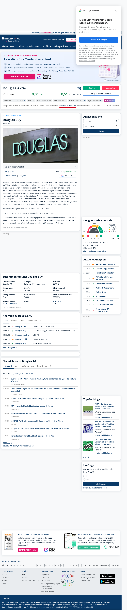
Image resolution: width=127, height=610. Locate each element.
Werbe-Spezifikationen (30, 581)
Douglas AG (9, 171)
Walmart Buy (101, 292)
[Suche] (63, 40)
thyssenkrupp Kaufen (105, 268)
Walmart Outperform (105, 288)
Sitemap (5, 584)
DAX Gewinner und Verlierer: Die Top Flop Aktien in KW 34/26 (104, 441)
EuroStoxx (115, 565)
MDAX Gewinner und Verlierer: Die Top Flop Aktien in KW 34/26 (104, 406)
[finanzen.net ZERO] (43, 76)
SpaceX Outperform (104, 283)
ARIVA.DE (62, 607)
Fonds (30, 46)
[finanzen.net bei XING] (72, 581)
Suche (101, 131)
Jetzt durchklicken (103, 417)
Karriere (5, 578)
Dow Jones (104, 565)
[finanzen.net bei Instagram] (63, 576)
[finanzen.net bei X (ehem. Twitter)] (63, 581)
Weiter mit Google (99, 40)
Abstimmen (101, 484)
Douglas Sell (20, 326)
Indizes (21, 46)
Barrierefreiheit (47, 592)
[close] (116, 10)
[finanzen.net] (11, 38)
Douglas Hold (21, 339)
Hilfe (23, 575)
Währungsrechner (88, 578)
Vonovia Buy (101, 296)
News (13, 46)
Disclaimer (45, 581)
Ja (87, 476)
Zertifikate (46, 46)
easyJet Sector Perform (105, 264)
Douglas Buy (20, 331)
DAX (89, 565)
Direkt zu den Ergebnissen (94, 488)
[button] (75, 40)
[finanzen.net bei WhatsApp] (65, 585)
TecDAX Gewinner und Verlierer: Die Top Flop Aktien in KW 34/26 (104, 424)
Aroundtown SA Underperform (102, 310)
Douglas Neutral (22, 335)
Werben (24, 578)
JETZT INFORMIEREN (27, 550)
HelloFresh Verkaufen (105, 273)
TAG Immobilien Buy (104, 300)
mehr (85, 457)
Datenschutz (46, 578)
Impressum (45, 575)
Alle (3, 565)
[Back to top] (115, 607)
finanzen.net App (87, 575)
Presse (4, 581)
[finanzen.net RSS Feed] (70, 585)
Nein (88, 479)
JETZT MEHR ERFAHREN (89, 547)
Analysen (22, 176)
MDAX (95, 565)
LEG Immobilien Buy (104, 305)
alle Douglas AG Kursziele (94, 251)
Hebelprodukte (61, 46)
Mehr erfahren (18, 76)
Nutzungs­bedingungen (50, 584)
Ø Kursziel (57, 301)
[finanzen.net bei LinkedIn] (67, 581)
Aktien (5, 46)
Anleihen (74, 46)
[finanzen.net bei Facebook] (67, 576)
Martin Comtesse (10, 303)
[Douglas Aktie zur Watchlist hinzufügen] (79, 88)
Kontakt (5, 575)
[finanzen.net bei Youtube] (72, 576)
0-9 (8, 565)
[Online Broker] (11, 41)
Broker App (85, 581)
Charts (7, 176)
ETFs (37, 46)
